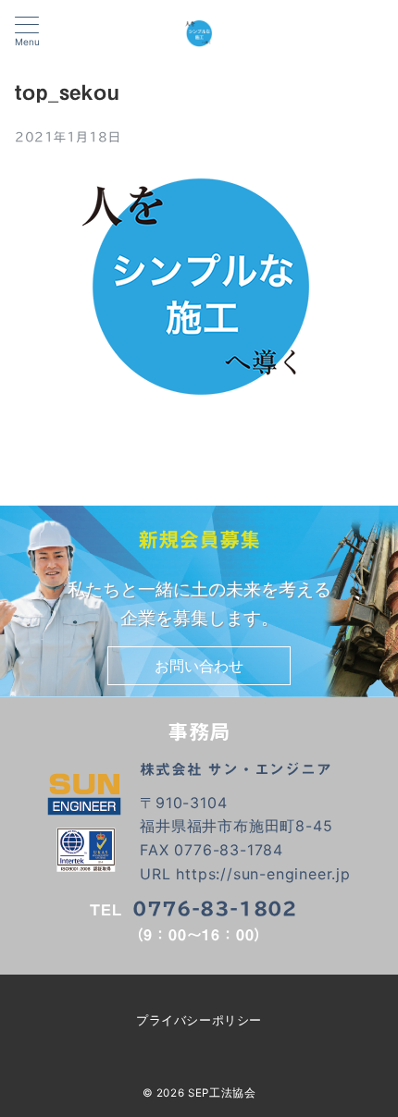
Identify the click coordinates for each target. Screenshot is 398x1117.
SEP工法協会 (221, 1092)
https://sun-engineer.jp (263, 874)
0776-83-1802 (214, 908)
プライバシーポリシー (198, 1020)
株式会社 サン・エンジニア (235, 769)
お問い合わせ (199, 666)
